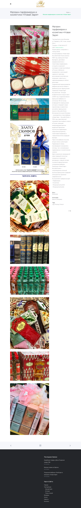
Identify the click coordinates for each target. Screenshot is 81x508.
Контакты (46, 501)
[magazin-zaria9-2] (29, 280)
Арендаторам (48, 489)
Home (67, 12)
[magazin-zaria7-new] (29, 323)
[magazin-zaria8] (29, 206)
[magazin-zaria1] (29, 39)
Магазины (46, 495)
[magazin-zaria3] (29, 76)
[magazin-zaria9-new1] (29, 366)
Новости (46, 499)
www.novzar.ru (59, 47)
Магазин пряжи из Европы (51, 467)
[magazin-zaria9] (29, 249)
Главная (46, 485)
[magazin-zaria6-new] (29, 409)
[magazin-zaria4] (29, 109)
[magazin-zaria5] (29, 150)
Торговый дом (47, 487)
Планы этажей (49, 493)
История (47, 491)
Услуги (46, 497)
